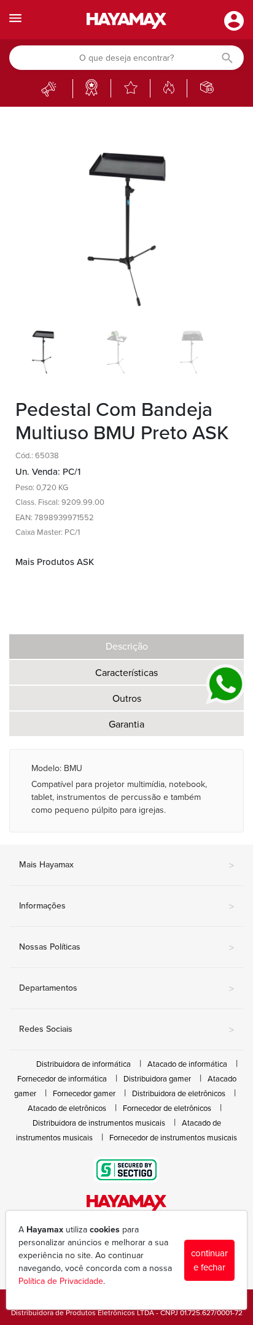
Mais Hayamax (126, 865)
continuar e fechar (209, 1260)
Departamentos (126, 989)
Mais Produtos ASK (54, 561)
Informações (126, 907)
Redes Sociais (126, 1030)
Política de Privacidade (60, 1281)
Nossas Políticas (126, 948)
